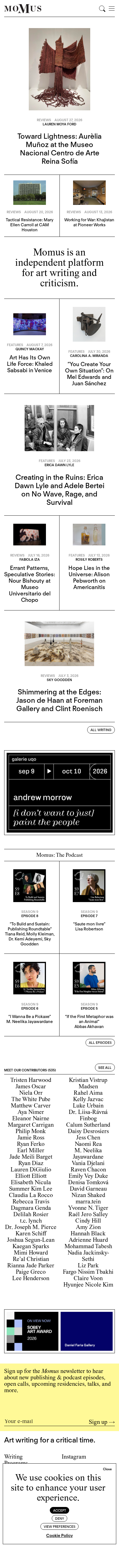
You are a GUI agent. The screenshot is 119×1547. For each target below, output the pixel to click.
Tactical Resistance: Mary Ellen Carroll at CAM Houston (29, 224)
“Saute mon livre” (89, 924)
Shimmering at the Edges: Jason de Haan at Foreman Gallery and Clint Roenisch (59, 700)
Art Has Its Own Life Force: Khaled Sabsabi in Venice (30, 364)
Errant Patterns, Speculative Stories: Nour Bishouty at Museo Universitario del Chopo (29, 584)
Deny (59, 1518)
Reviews (44, 120)
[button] (107, 1469)
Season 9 (29, 912)
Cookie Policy (59, 1535)
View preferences (59, 1526)
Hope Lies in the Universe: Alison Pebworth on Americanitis (89, 577)
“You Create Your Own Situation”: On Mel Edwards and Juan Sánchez (89, 374)
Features (15, 345)
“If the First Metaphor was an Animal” (89, 1019)
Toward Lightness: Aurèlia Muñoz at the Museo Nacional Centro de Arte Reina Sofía (59, 148)
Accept (59, 1510)
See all (105, 1068)
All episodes (100, 1043)
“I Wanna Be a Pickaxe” (29, 1016)
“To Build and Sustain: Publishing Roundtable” (30, 927)
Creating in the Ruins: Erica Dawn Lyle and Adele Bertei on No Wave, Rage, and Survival (59, 489)
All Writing (101, 730)
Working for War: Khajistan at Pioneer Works (89, 222)
